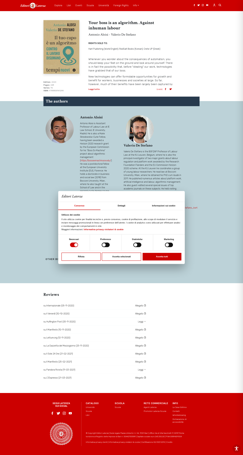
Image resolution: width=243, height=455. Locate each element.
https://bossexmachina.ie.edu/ (96, 160)
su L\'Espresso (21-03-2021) (57, 377)
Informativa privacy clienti (96, 442)
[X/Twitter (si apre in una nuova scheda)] (198, 5)
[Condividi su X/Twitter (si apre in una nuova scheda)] (171, 89)
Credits (169, 442)
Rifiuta (81, 256)
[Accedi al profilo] (214, 5)
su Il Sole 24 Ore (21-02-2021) (58, 353)
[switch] (106, 245)
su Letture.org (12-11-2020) (56, 337)
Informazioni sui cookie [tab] (163, 205)
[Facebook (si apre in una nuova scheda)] (194, 5)
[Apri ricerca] (220, 5)
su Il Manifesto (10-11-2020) (57, 329)
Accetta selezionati (121, 256)
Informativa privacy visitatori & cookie (104, 229)
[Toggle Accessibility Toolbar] (236, 448)
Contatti (176, 411)
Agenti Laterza (150, 407)
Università (90, 407)
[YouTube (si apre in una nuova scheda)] (207, 5)
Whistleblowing (179, 415)
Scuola (89, 411)
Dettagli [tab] (121, 205)
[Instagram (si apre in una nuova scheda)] (203, 5)
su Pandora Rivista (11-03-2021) (59, 369)
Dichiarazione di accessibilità (179, 420)
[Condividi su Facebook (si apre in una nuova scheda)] (166, 89)
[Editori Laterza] (33, 5)
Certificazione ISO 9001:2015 (153, 442)
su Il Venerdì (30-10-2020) (56, 313)
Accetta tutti (162, 256)
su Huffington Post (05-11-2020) (59, 321)
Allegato (139, 305)
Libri (87, 415)
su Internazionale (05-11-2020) (58, 305)
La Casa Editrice (180, 407)
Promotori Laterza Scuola (155, 411)
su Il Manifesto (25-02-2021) (57, 361)
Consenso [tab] (79, 205)
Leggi (141, 321)
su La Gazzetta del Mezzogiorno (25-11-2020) (66, 345)
